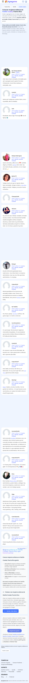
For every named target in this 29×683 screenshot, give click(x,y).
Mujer (4, 387)
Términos (3, 671)
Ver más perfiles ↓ (22, 548)
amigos (19, 297)
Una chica (23, 185)
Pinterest (11, 677)
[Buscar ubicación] (23, 2)
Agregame (12, 2)
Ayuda (13, 669)
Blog (2, 677)
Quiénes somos (5, 669)
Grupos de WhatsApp (6, 664)
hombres (13, 438)
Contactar (20, 669)
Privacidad (11, 671)
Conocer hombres (17, 662)
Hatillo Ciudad (5, 650)
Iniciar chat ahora (10, 611)
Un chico (15, 313)
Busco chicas (13, 481)
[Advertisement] (14, 51)
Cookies (19, 671)
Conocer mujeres (5, 662)
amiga (14, 165)
